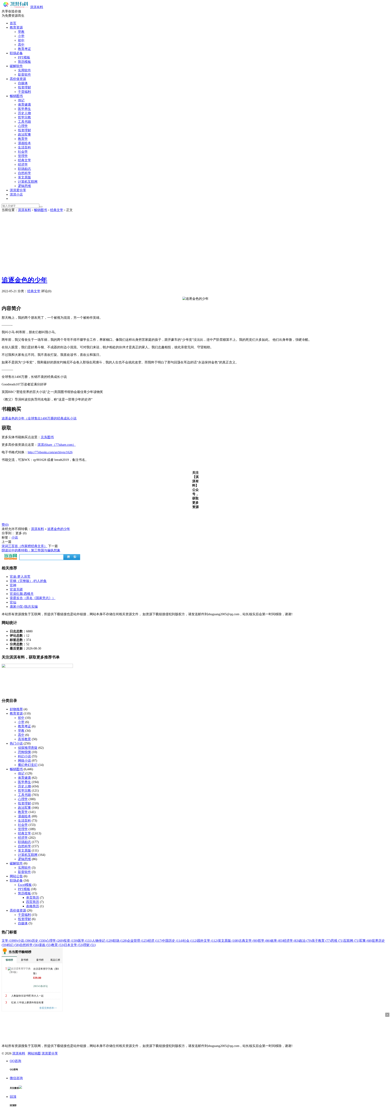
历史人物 (24, 113)
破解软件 (16, 66)
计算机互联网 (27, 181)
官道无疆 (16, 589)
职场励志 (24, 168)
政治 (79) (305, 940)
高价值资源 (18, 79)
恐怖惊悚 (24, 752)
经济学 (23, 164)
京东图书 (47, 437)
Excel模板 (25, 884)
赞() (5, 524)
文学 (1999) (10, 940)
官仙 (13, 602)
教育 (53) (57, 945)
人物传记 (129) (102, 940)
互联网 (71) (351, 940)
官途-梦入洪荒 (20, 576)
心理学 (23, 126)
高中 (21, 44)
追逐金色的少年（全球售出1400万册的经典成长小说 (39, 418)
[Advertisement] (195, 242)
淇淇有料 (36, 7)
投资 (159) (71, 940)
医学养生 (24, 109)
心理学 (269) (55, 940)
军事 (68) (365, 940)
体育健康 (24, 104)
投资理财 (24, 87)
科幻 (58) (13, 945)
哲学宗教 (24, 117)
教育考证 (24, 49)
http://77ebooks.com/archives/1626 (50, 452)
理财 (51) (89, 945)
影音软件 (24, 74)
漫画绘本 (24, 143)
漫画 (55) (45, 945)
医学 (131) (85, 940)
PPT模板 (24, 57)
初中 (21, 40)
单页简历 (32, 897)
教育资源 (16, 27)
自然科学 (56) (29, 945)
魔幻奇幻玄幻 (27, 765)
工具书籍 (24, 121)
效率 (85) (276, 940)
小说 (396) (25, 940)
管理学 (23, 156)
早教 (21, 31)
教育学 (23, 139)
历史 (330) (39, 940)
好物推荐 (16, 709)
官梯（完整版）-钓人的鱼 (28, 581)
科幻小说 (24, 756)
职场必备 (16, 53)
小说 (14, 537)
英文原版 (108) (228, 940)
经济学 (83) (291, 940)
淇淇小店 (16, 194)
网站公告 (16, 876)
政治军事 (24, 134)
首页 (13, 23)
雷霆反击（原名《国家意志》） (32, 598)
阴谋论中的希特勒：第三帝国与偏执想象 (31, 550)
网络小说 (24, 760)
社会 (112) (190, 940)
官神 (13, 585)
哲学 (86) (264, 940)
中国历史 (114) (172, 940)
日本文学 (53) (73, 945)
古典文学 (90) (248, 940)
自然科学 (24, 173)
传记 (21, 100)
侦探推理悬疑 (27, 747)
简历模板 (24, 61)
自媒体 (23, 83)
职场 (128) (120, 940)
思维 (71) (337, 940)
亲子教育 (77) (321, 940)
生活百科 (24, 147)
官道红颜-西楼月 (22, 593)
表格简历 (32, 906)
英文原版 (24, 177)
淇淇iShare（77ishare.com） (56, 444)
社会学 (23, 151)
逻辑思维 (24, 186)
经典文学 (24, 160)
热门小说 (16, 743)
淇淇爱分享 (18, 190)
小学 (21, 36)
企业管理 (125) (137, 940)
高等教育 (24, 739)
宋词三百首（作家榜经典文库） (24, 546)
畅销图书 (16, 96)
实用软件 (24, 70)
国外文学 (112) (207, 940)
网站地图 (34, 1053)
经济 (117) (155, 940)
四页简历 (32, 902)
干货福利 (24, 91)
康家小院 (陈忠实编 (24, 606)
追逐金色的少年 (24, 280)
